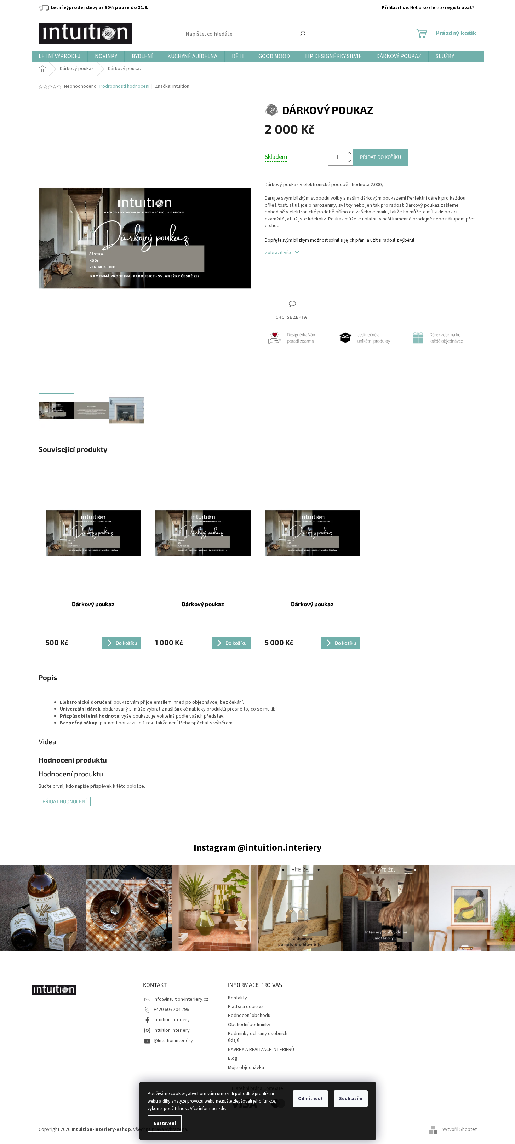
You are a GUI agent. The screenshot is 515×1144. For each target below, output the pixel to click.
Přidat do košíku (380, 157)
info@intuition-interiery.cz (181, 999)
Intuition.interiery (172, 1019)
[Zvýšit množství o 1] (349, 153)
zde (221, 1108)
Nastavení (165, 1123)
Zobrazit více (279, 252)
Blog (233, 1058)
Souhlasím (350, 1099)
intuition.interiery (172, 1030)
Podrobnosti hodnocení (124, 86)
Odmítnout (310, 1099)
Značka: (172, 86)
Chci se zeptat (292, 317)
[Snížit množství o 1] (349, 161)
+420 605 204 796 (171, 1009)
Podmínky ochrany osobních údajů (257, 1037)
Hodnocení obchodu (249, 1015)
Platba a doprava (246, 1006)
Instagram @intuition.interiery (258, 847)
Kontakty (237, 997)
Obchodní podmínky (249, 1024)
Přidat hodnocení (64, 801)
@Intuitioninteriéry (173, 1040)
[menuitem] (59, 56)
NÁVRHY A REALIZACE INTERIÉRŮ (261, 1049)
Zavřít (302, 279)
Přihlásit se (395, 7)
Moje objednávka (246, 1067)
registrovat (458, 7)
